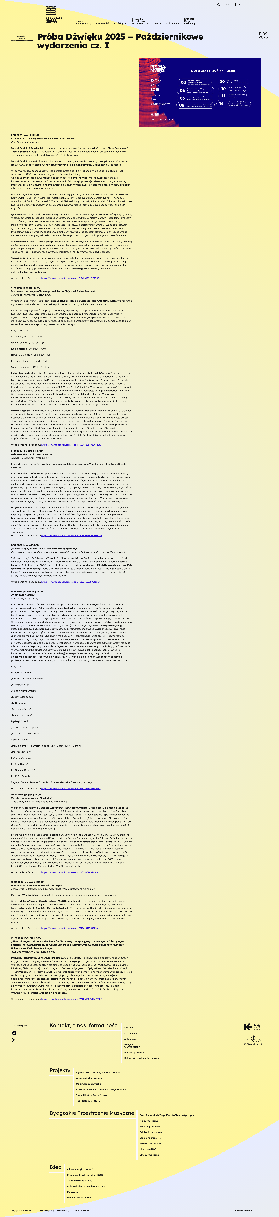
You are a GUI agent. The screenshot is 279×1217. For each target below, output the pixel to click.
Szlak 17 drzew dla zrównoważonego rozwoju (101, 1089)
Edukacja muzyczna (151, 1132)
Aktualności (102, 23)
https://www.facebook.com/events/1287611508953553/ (70, 581)
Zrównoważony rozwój (79, 1180)
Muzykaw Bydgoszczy (132, 1045)
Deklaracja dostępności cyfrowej (142, 1058)
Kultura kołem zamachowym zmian (86, 1186)
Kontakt (128, 1027)
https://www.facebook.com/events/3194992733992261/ (70, 928)
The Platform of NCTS (88, 1100)
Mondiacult (73, 1192)
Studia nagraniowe (150, 1137)
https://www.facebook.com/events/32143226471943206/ (71, 444)
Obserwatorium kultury (89, 1078)
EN (227, 4)
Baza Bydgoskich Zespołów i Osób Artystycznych (167, 1115)
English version (243, 1210)
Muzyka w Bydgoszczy (83, 22)
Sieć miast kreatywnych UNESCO (85, 1175)
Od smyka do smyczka (88, 1083)
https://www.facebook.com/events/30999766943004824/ (71, 535)
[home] (54, 14)
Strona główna (21, 1025)
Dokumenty (172, 23)
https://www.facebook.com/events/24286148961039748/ (71, 999)
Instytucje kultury (150, 1126)
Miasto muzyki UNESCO (80, 1169)
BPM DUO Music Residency (189, 21)
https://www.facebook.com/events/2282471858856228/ (70, 788)
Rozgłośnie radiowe (151, 1143)
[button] (120, 23)
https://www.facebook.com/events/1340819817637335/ (70, 278)
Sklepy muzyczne (149, 1154)
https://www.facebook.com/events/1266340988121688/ (70, 872)
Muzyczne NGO (148, 1149)
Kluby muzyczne (149, 1120)
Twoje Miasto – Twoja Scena (91, 1095)
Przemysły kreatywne (79, 1197)
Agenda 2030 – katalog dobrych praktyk (98, 1072)
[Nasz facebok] (14, 1033)
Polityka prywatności (135, 1052)
